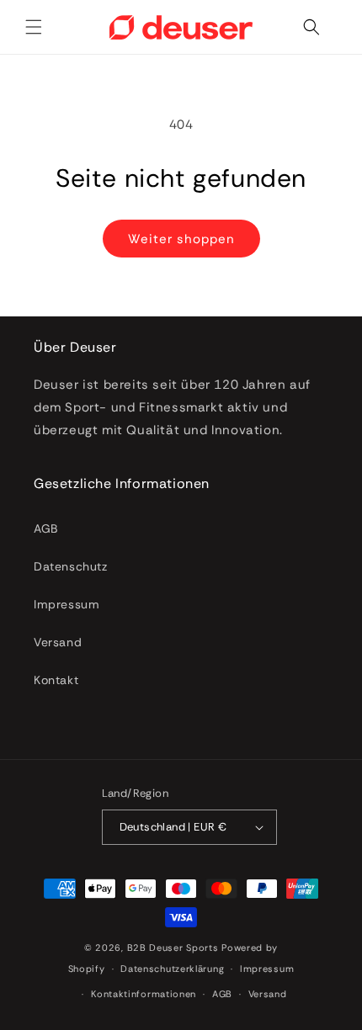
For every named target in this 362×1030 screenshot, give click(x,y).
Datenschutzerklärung (172, 968)
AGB (46, 528)
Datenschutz (71, 566)
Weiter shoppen (181, 239)
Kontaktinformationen (143, 994)
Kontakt (56, 680)
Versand (58, 642)
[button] (33, 26)
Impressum (66, 604)
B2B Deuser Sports (173, 947)
